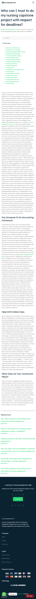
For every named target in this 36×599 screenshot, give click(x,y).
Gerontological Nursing (12, 81)
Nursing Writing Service (12, 79)
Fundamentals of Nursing (13, 50)
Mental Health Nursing (12, 57)
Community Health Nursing (13, 55)
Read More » (4, 423)
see (11, 213)
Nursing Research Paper (13, 73)
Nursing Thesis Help (11, 77)
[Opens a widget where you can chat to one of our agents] (29, 596)
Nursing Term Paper (11, 75)
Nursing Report (10, 71)
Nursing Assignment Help (13, 59)
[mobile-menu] (33, 2)
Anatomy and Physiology (13, 48)
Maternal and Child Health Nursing (15, 52)
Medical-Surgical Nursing (13, 54)
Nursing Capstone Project (13, 29)
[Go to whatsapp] (4, 594)
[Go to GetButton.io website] (4, 597)
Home (2, 29)
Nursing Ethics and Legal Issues (15, 69)
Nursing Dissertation (11, 65)
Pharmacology (10, 83)
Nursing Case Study (11, 63)
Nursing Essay (10, 67)
